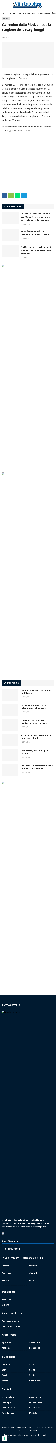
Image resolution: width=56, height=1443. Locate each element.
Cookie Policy (40, 1435)
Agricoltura (7, 1342)
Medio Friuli (34, 1413)
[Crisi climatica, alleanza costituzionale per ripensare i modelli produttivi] (10, 725)
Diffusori (33, 1266)
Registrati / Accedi (11, 1249)
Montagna (6, 1402)
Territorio (6, 1364)
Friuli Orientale (8, 1408)
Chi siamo (6, 1266)
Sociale (5, 1380)
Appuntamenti (35, 1397)
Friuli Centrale (35, 1402)
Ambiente (6, 1348)
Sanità (32, 1370)
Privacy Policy (29, 1435)
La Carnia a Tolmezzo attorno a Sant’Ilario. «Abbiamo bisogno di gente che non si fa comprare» (36, 216)
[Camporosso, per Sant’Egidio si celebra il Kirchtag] (10, 755)
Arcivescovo (34, 1342)
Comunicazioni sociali (11, 1326)
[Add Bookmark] (15, 37)
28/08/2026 (27, 258)
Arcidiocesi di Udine (10, 1321)
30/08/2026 (27, 224)
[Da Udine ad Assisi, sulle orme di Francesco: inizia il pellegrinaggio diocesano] (10, 251)
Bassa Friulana (8, 1413)
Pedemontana (35, 1408)
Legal (31, 1281)
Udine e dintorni (9, 1397)
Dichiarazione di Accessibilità (12, 1435)
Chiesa (6, 18)
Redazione (6, 1273)
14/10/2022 (6, 38)
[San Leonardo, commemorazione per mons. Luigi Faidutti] (10, 770)
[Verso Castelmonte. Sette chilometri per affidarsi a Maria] (10, 235)
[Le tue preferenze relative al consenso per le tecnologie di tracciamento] (4, 1438)
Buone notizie (35, 1348)
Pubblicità (6, 1300)
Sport (4, 1375)
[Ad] (28, 161)
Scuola (32, 1364)
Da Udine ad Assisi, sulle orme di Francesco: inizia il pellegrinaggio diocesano (36, 250)
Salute (32, 1375)
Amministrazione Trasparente (12, 1438)
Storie (4, 1370)
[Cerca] (52, 5)
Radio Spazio (35, 1380)
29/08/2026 (26, 727)
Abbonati (6, 1281)
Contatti (33, 1273)
